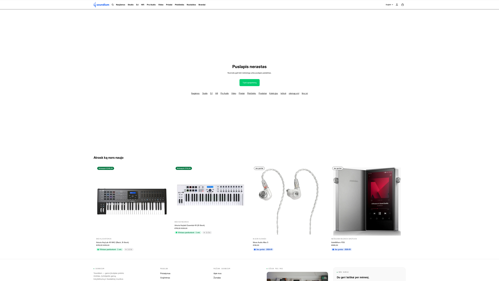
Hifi (216, 93)
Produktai (263, 93)
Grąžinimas (165, 278)
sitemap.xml (294, 93)
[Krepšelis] (402, 5)
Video (233, 93)
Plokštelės (251, 93)
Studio (205, 93)
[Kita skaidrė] (242, 193)
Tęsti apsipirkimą (250, 83)
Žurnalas (217, 278)
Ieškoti (283, 93)
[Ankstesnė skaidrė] (178, 193)
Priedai (242, 93)
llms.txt (305, 93)
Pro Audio (225, 93)
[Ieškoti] (113, 5)
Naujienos (195, 93)
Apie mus (218, 273)
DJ (211, 93)
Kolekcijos (273, 93)
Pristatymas (165, 273)
